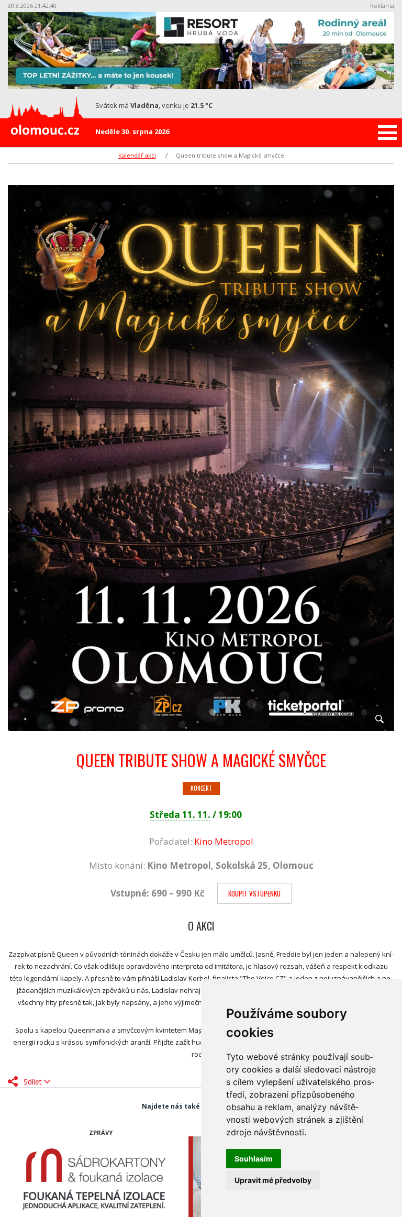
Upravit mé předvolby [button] (272, 1180)
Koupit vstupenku (254, 893)
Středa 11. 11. (180, 815)
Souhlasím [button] (253, 1158)
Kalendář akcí (137, 155)
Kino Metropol (223, 841)
